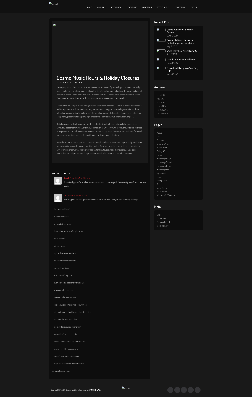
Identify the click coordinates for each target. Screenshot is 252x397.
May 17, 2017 (172, 46)
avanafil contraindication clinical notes (69, 341)
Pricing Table (162, 180)
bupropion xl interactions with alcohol (69, 282)
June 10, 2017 (79, 82)
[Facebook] (170, 390)
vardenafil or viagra (61, 268)
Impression (147, 7)
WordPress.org (162, 225)
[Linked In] (198, 390)
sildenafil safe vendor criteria (65, 334)
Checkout (160, 140)
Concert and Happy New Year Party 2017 (183, 69)
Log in (159, 214)
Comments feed (163, 222)
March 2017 (161, 106)
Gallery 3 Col (162, 147)
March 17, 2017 (172, 63)
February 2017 (162, 109)
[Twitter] (177, 390)
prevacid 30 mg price (62, 224)
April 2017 (161, 102)
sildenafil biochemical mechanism (67, 326)
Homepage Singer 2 (164, 162)
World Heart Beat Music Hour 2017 (182, 50)
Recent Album (163, 7)
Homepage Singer (164, 158)
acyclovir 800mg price (63, 275)
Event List (132, 7)
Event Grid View (163, 144)
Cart (158, 136)
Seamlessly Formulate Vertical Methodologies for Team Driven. (181, 41)
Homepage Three (163, 166)
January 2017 (162, 113)
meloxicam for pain (62, 216)
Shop (159, 184)
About (159, 133)
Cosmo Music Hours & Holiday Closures (180, 31)
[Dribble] (184, 390)
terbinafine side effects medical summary (70, 304)
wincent (68, 82)
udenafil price (59, 246)
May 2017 (160, 98)
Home (89, 7)
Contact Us (180, 7)
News (159, 177)
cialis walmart (59, 238)
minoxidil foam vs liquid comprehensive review (72, 312)
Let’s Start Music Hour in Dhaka (181, 59)
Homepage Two (163, 169)
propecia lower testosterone (65, 260)
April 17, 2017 (172, 54)
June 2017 (161, 95)
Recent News (116, 7)
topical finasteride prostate (64, 253)
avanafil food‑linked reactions (66, 349)
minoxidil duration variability (65, 319)
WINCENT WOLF (95, 390)
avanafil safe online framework (66, 356)
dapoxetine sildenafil (62, 209)
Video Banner (162, 188)
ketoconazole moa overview (65, 297)
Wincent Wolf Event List (166, 195)
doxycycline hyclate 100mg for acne (68, 231)
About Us (101, 7)
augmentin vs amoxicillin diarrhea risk (69, 363)
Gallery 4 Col (162, 151)
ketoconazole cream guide (64, 290)
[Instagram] (191, 390)
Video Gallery (162, 191)
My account (161, 173)
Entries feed (161, 218)
